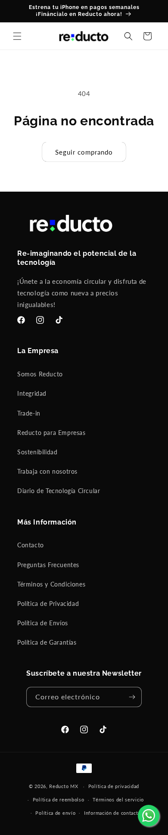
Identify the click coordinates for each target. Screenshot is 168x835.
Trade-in (28, 413)
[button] (17, 36)
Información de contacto (112, 813)
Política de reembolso (58, 799)
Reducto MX (63, 786)
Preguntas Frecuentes (48, 564)
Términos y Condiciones (51, 584)
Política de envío (55, 813)
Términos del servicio (118, 799)
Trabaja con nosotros (47, 471)
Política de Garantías (47, 642)
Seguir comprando (84, 152)
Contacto (30, 545)
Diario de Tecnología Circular (58, 490)
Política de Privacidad (48, 603)
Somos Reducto (40, 374)
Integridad (32, 393)
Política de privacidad (113, 786)
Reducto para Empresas (51, 432)
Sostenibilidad (37, 452)
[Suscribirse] (131, 697)
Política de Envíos (42, 623)
